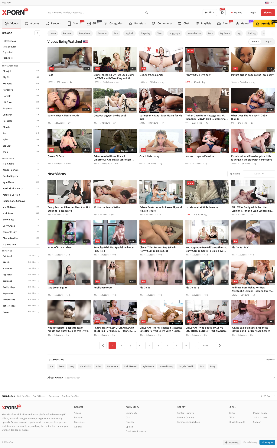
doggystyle (174, 33)
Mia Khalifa (85, 366)
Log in (253, 12)
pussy (212, 366)
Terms (232, 413)
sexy (71, 366)
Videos (77, 413)
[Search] (146, 12)
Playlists (130, 422)
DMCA (232, 417)
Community (131, 413)
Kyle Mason (148, 366)
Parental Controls (185, 417)
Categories (79, 422)
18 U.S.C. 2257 (260, 417)
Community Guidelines (188, 422)
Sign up (268, 12)
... (195, 345)
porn (210, 33)
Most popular (9, 46)
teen (159, 33)
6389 (205, 345)
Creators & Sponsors (136, 431)
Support (257, 422)
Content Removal (185, 413)
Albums (78, 426)
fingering (145, 33)
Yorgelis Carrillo (186, 366)
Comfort (255, 41)
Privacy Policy (260, 413)
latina (53, 33)
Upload (129, 426)
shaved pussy (166, 366)
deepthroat (84, 33)
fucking (252, 33)
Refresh (270, 359)
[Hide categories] (37, 33)
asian (98, 366)
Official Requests (237, 422)
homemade (112, 366)
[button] (273, 33)
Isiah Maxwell (130, 366)
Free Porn (6, 3)
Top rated (7, 52)
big (238, 33)
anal (116, 33)
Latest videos (9, 41)
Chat (128, 417)
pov (51, 366)
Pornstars (7, 58)
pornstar (67, 33)
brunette (102, 33)
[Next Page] (219, 345)
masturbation (194, 33)
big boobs (225, 33)
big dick (129, 33)
